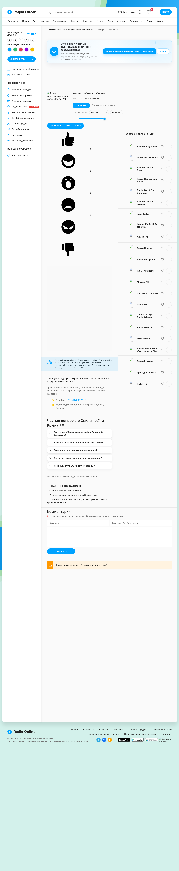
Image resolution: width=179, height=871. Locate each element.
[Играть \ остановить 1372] (169, 146)
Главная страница (57, 30)
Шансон (74, 21)
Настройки (17, 135)
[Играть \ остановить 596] (169, 214)
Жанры (70, 30)
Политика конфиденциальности (140, 734)
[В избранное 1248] (162, 169)
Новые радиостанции (22, 140)
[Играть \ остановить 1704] (169, 372)
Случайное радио (21, 129)
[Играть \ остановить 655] (169, 237)
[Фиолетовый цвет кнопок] (26, 49)
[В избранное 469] (162, 225)
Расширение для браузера (25, 69)
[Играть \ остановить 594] (169, 384)
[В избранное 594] (162, 383)
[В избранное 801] (162, 338)
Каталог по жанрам (21, 101)
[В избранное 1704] (162, 372)
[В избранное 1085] (162, 349)
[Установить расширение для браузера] (151, 740)
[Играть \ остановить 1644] (169, 248)
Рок (35, 21)
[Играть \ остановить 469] (169, 225)
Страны (11, 21)
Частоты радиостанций (23, 112)
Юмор (160, 21)
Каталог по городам (21, 89)
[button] (139, 12)
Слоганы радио (19, 123)
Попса (25, 21)
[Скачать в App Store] (124, 740)
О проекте (88, 729)
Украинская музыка (84, 30)
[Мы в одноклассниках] (110, 740)
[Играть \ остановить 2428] (169, 327)
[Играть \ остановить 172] (169, 203)
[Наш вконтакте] (104, 740)
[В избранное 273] (162, 270)
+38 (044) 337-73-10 (76, 400)
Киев (72, 381)
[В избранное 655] (162, 236)
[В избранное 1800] (162, 316)
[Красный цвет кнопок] (21, 49)
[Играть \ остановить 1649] (169, 180)
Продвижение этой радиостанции (66, 486)
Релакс (100, 21)
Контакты (167, 734)
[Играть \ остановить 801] (169, 339)
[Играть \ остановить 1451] (169, 361)
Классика (87, 21)
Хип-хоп (45, 21)
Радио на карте (24, 106)
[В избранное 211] (162, 191)
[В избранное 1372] (162, 146)
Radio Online (24, 732)
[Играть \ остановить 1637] (169, 259)
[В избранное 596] (162, 214)
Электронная (59, 21)
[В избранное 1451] (162, 361)
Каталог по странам (22, 95)
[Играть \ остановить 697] (169, 293)
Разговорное (136, 21)
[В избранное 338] (162, 304)
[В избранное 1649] (162, 180)
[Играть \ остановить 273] (169, 271)
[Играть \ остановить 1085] (169, 350)
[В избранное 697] (162, 293)
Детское (121, 21)
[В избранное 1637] (162, 259)
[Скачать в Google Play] (137, 740)
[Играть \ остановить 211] (169, 191)
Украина (97, 378)
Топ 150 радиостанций (23, 118)
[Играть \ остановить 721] (169, 282)
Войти (163, 51)
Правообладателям (162, 729)
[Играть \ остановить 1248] (169, 169)
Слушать (82, 105)
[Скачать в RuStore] (165, 740)
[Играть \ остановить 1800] (169, 316)
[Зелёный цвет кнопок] (15, 49)
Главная (73, 729)
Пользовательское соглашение (103, 734)
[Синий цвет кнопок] (9, 49)
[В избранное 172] (162, 202)
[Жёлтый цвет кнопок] (32, 49)
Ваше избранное (20, 155)
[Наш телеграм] (98, 740)
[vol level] (75, 118)
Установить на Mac (21, 74)
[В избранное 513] (162, 157)
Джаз (110, 21)
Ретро (150, 21)
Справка (103, 729)
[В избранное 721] (162, 282)
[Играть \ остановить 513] (169, 158)
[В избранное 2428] (162, 327)
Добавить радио (138, 729)
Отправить (61, 551)
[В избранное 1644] (162, 248)
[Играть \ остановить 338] (169, 305)
